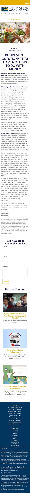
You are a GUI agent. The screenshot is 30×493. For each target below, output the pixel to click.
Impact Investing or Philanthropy (15, 351)
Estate (15, 433)
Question (5, 266)
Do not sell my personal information (11, 470)
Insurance (15, 435)
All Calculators (15, 445)
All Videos (15, 444)
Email (5, 256)
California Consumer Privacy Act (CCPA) (18, 467)
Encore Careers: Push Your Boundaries (15, 387)
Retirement (15, 430)
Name (5, 247)
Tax (15, 437)
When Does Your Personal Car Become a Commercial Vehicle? (15, 316)
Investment (15, 432)
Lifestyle (15, 440)
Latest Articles (15, 442)
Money (15, 438)
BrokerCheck (4, 448)
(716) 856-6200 (15, 19)
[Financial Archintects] (15, 10)
